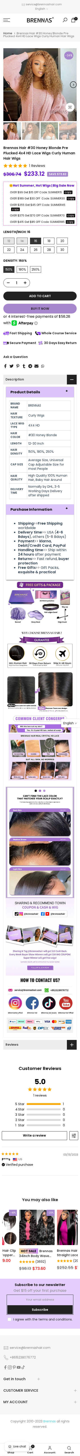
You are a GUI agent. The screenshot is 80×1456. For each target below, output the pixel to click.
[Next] (73, 84)
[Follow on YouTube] (19, 1367)
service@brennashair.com (44, 4)
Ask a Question (15, 357)
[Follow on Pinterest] (14, 1367)
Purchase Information (31, 509)
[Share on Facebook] (5, 366)
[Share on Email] (36, 366)
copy (68, 192)
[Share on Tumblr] (24, 366)
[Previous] (6, 84)
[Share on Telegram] (30, 366)
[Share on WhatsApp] (43, 366)
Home (7, 33)
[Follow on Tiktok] (23, 1367)
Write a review (34, 1135)
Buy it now (40, 308)
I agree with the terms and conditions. (42, 1319)
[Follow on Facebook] (5, 1367)
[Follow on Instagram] (10, 1367)
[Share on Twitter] (12, 366)
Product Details (25, 392)
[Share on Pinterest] (18, 366)
